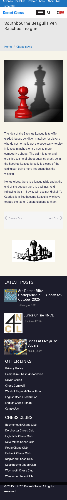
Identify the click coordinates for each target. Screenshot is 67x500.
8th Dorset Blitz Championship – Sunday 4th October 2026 (40, 295)
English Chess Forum (18, 403)
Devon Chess (13, 380)
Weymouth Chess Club (19, 470)
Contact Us (9, 6)
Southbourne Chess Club (20, 464)
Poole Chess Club (16, 447)
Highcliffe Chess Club (19, 436)
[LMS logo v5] (60, 12)
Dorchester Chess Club (19, 430)
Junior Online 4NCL (38, 315)
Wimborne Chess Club (19, 476)
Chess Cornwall (15, 385)
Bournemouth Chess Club (21, 424)
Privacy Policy (14, 368)
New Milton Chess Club (19, 442)
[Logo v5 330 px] (13, 12)
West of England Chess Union (23, 391)
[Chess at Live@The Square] (15, 347)
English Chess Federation (21, 397)
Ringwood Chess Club (19, 459)
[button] (40, 12)
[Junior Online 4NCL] (13, 323)
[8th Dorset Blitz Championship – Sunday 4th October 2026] (10, 295)
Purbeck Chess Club (18, 453)
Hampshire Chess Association (24, 374)
